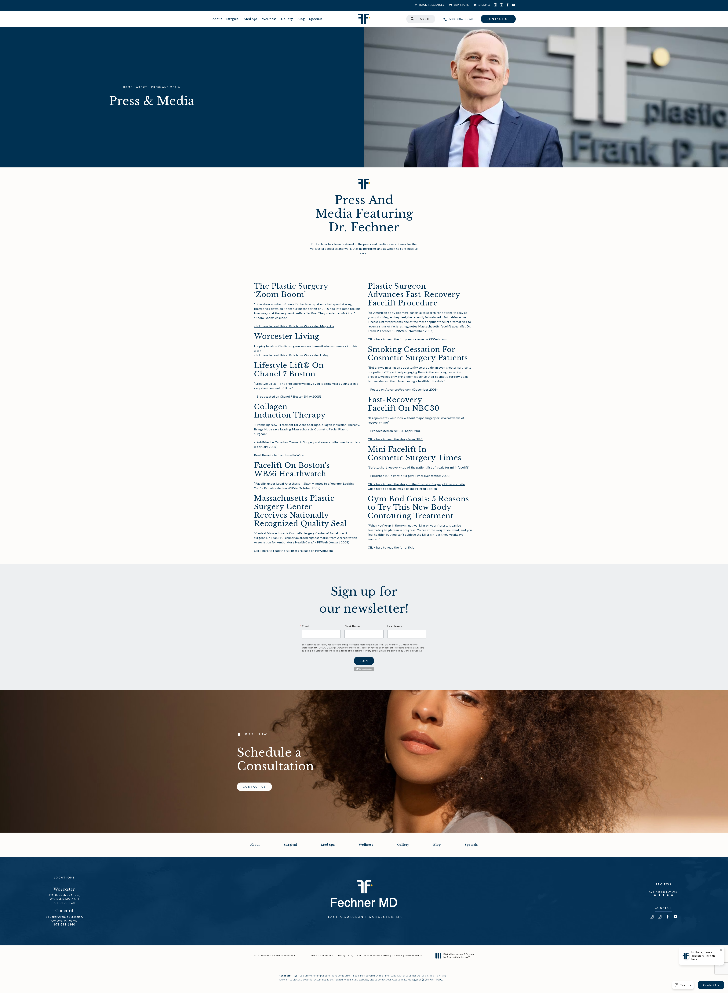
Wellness (269, 19)
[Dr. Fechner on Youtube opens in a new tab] (513, 5)
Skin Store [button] (461, 4)
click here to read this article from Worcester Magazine (294, 326)
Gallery (287, 19)
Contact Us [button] (711, 985)
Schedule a (275, 759)
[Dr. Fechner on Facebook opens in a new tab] (507, 5)
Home (127, 87)
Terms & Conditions (321, 955)
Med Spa (250, 19)
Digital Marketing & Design (458, 955)
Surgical (232, 19)
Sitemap (397, 955)
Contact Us (498, 18)
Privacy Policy (345, 955)
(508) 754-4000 (432, 979)
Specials (315, 19)
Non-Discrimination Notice (373, 955)
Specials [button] (484, 4)
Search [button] (423, 19)
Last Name (394, 626)
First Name (352, 626)
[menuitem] (495, 5)
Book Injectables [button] (431, 4)
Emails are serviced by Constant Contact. (401, 650)
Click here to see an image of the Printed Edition (402, 488)
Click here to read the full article (391, 547)
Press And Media (165, 87)
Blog (301, 19)
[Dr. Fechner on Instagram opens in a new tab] (495, 5)
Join (364, 661)
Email (306, 626)
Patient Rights (414, 955)
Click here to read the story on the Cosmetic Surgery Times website (416, 484)
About (217, 19)
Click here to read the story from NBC (395, 439)
